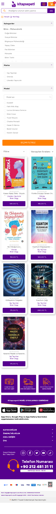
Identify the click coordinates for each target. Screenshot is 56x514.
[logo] (23, 4)
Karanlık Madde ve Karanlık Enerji (13, 354)
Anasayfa (6, 17)
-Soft (13, 500)
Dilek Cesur (11, 114)
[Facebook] (30, 455)
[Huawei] (46, 410)
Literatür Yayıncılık (14, 80)
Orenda (10, 77)
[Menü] (2, 4)
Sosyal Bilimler (11, 37)
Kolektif (10, 103)
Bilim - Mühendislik (13, 29)
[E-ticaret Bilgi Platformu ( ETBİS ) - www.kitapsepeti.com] (50, 485)
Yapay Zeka (10, 45)
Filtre (6, 151)
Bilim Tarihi (9, 57)
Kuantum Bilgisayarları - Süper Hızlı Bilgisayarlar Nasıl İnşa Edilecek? (42, 247)
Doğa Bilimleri (10, 33)
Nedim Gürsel (12, 133)
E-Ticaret (20, 500)
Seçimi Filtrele (28, 143)
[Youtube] (43, 455)
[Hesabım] (44, 4)
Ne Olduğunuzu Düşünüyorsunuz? (14, 247)
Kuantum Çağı (42, 300)
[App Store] (9, 410)
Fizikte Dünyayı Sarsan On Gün (42, 193)
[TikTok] (50, 455)
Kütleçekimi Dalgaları (14, 300)
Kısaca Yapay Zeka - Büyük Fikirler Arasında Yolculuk (13, 193)
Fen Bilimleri (10, 49)
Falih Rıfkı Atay (13, 106)
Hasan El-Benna (13, 125)
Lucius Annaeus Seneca (16, 110)
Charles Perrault (13, 121)
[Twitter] (36, 455)
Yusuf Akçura (12, 118)
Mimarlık (8, 53)
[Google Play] (28, 410)
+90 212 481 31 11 (36, 466)
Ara (51, 11)
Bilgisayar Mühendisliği (14, 41)
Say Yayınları (12, 73)
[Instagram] (23, 455)
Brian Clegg (14, 198)
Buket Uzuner (12, 129)
